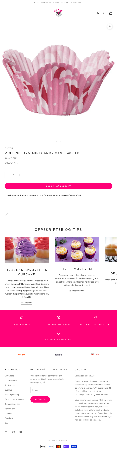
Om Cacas (9, 375)
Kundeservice (11, 380)
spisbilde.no (84, 420)
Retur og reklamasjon (14, 399)
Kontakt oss (10, 385)
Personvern (10, 408)
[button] (58, 209)
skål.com (96, 420)
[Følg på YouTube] (20, 431)
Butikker (8, 390)
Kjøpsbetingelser (12, 404)
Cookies (8, 413)
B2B (6, 423)
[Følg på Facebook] (6, 431)
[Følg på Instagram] (13, 431)
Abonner (40, 399)
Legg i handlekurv (58, 186)
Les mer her (26, 302)
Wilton (9, 148)
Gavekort (9, 418)
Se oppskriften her (77, 290)
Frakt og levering (12, 394)
